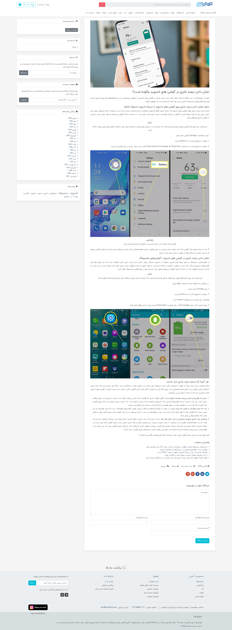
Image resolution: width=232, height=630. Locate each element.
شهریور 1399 (71, 167)
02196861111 (139, 607)
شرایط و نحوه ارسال (151, 593)
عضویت (24, 100)
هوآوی (66, 196)
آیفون (130, 12)
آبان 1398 (72, 147)
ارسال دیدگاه (202, 540)
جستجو (24, 72)
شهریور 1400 (71, 135)
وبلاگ (104, 12)
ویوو (156, 12)
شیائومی (149, 12)
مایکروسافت (139, 12)
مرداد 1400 (72, 144)
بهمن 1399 (72, 130)
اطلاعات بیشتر (71, 30)
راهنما (98, 12)
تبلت (120, 12)
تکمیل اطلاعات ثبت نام (104, 589)
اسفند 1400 (71, 173)
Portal (183, 626)
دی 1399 (72, 162)
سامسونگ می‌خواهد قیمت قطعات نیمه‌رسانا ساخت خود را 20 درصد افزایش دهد (176, 447)
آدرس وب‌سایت (203, 528)
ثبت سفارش (154, 581)
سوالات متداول (153, 589)
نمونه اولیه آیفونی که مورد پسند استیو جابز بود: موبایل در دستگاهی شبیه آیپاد (176, 458)
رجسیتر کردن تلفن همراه (149, 585)
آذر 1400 (72, 127)
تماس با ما (89, 12)
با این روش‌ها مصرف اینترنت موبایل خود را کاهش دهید (186, 455)
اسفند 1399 (71, 156)
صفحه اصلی (190, 12)
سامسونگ (180, 12)
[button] (26, 4)
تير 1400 (72, 153)
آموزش (33, 193)
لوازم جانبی (112, 12)
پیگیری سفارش (107, 585)
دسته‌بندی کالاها (207, 12)
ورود (47, 4)
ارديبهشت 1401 (70, 164)
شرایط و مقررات (153, 596)
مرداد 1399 (72, 133)
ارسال (32, 582)
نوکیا (172, 12)
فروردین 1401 (71, 176)
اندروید (163, 466)
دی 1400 (72, 150)
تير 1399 (72, 141)
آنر (125, 12)
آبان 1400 (72, 170)
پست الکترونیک (142, 517)
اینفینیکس (164, 12)
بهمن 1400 (72, 118)
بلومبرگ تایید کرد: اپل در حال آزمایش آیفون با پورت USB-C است (182, 452)
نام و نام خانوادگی (202, 517)
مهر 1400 (72, 121)
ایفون (39, 193)
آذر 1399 (72, 138)
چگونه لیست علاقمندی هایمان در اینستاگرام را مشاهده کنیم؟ (183, 449)
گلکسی (26, 193)
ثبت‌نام (41, 4)
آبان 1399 (72, 159)
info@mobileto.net (109, 607)
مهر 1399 (72, 124)
